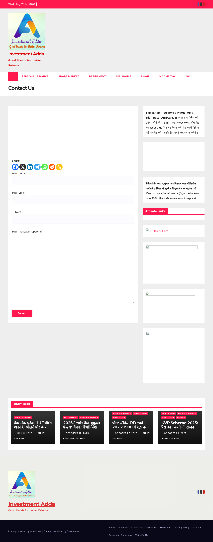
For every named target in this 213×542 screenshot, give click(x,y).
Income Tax (168, 76)
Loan (145, 76)
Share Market (69, 76)
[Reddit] (52, 167)
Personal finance (35, 76)
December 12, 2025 (78, 433)
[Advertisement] (73, 133)
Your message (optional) (27, 231)
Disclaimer (151, 527)
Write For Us (141, 535)
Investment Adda (26, 54)
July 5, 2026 (25, 433)
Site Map (197, 527)
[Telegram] (37, 167)
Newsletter (165, 527)
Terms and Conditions (120, 535)
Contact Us (137, 527)
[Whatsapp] (44, 167)
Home (112, 527)
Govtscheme (140, 413)
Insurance (124, 76)
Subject (16, 212)
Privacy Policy (182, 527)
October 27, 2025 (126, 433)
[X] (22, 167)
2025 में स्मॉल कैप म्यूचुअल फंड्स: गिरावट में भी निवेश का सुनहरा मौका (81, 427)
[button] (202, 76)
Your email (18, 192)
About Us (123, 527)
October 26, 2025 (175, 433)
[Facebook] (15, 167)
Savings (181, 418)
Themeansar (73, 531)
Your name (19, 173)
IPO (188, 76)
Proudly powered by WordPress (25, 531)
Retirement (98, 76)
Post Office (119, 418)
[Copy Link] (59, 167)
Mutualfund (70, 418)
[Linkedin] (30, 167)
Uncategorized (23, 418)
